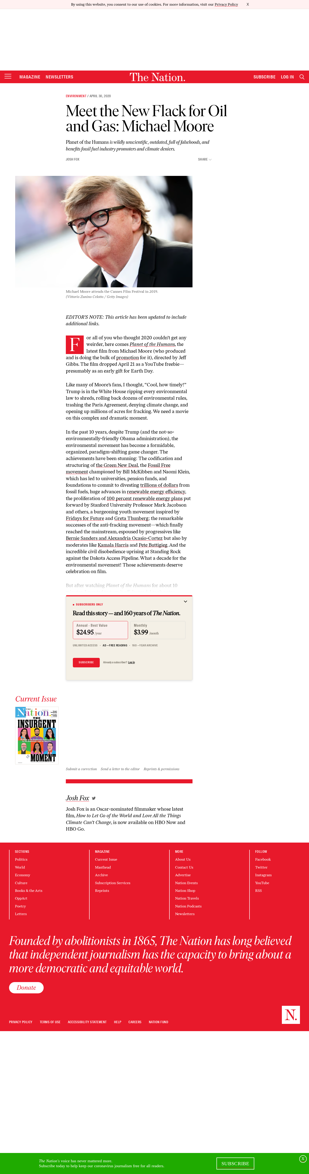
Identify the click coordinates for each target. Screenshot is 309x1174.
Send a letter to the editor (120, 769)
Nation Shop (185, 890)
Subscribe (265, 77)
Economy (22, 875)
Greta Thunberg (131, 518)
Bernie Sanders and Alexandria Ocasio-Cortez (114, 538)
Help (117, 1022)
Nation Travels (187, 898)
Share (203, 159)
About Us (182, 859)
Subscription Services (112, 883)
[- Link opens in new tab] (94, 798)
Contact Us (184, 867)
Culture (21, 883)
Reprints (102, 890)
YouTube (262, 883)
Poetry (20, 906)
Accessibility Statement (87, 1022)
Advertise (183, 875)
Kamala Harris (113, 545)
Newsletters (60, 77)
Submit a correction (81, 769)
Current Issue (106, 859)
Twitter (261, 867)
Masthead (103, 867)
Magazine (29, 77)
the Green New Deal (117, 465)
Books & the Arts (28, 890)
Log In (287, 77)
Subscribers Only (89, 604)
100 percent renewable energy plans (145, 498)
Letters (21, 914)
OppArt (21, 898)
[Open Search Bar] (301, 77)
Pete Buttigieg (153, 545)
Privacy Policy (226, 4)
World (20, 867)
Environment (76, 96)
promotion (127, 357)
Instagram (263, 875)
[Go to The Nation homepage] (157, 77)
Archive (101, 875)
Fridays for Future (85, 518)
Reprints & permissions (161, 769)
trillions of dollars (159, 485)
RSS (258, 890)
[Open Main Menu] (8, 76)
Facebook (263, 859)
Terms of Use (50, 1022)
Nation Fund (158, 1022)
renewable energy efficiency (156, 491)
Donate (26, 987)
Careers (134, 1022)
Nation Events (186, 883)
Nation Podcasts (188, 906)
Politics (21, 859)
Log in (131, 662)
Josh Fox (72, 159)
